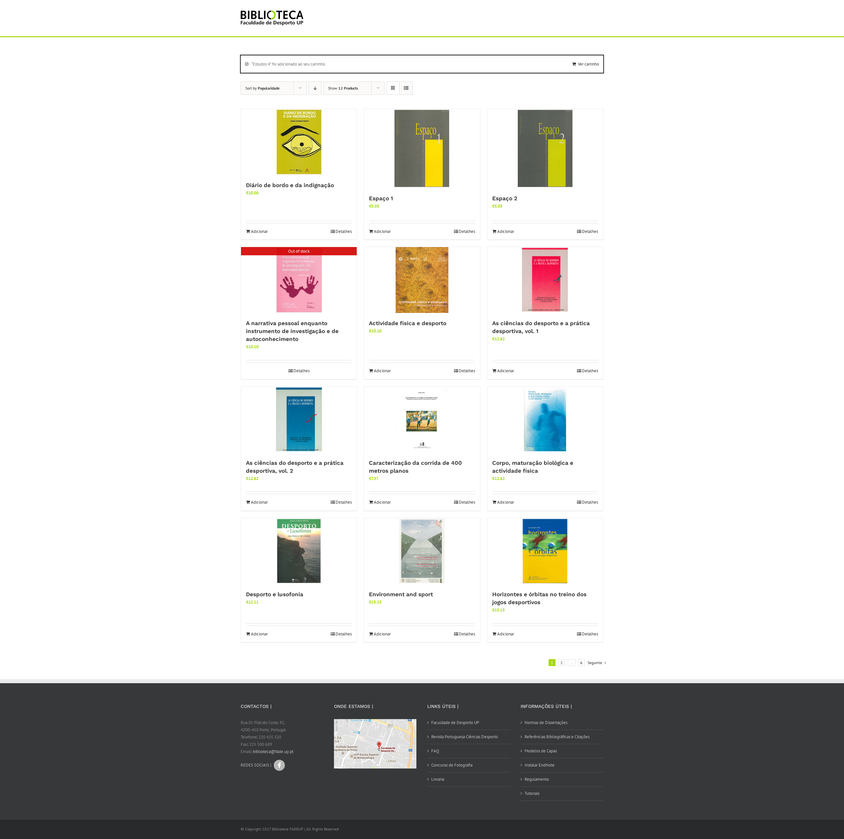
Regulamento (537, 779)
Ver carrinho (588, 64)
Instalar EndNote (540, 765)
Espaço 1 (381, 198)
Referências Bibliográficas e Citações (557, 737)
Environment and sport (401, 594)
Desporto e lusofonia (274, 594)
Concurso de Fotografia (451, 765)
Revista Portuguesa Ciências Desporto (464, 737)
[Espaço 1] (422, 148)
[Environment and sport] (422, 551)
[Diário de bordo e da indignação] (299, 142)
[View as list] (406, 88)
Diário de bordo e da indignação (290, 185)
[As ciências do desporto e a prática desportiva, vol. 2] (299, 420)
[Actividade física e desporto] (422, 280)
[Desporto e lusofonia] (299, 551)
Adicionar (259, 231)
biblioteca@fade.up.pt (273, 751)
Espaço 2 (504, 198)
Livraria (437, 779)
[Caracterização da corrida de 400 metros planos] (422, 420)
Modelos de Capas (541, 751)
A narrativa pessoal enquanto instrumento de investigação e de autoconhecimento (292, 331)
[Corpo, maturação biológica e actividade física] (545, 420)
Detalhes (344, 231)
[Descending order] (315, 88)
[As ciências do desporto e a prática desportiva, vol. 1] (545, 280)
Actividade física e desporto (407, 323)
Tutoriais (532, 793)
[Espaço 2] (545, 148)
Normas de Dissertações (546, 722)
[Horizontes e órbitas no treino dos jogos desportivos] (545, 551)
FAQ (435, 751)
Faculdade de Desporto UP (455, 722)
